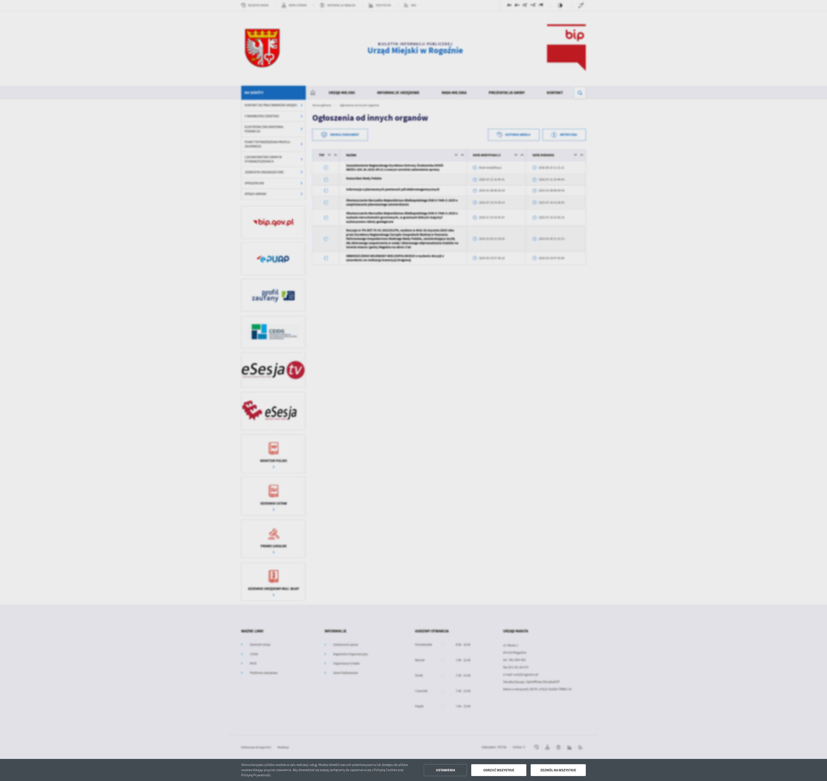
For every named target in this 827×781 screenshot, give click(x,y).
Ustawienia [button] (445, 770)
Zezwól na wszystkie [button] (558, 770)
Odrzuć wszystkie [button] (498, 770)
